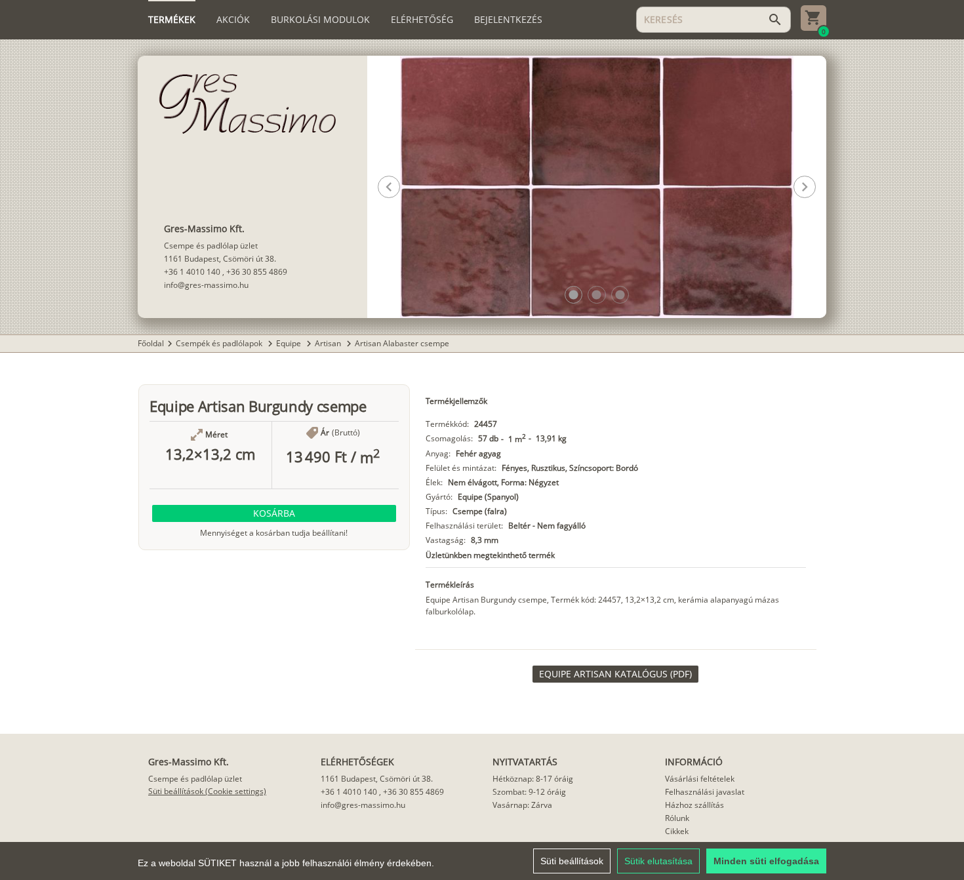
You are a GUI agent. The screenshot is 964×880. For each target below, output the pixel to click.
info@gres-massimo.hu (206, 284)
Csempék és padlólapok (220, 343)
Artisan (329, 343)
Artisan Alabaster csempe (402, 343)
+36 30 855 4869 (256, 271)
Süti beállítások (571, 861)
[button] (573, 295)
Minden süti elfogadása (766, 861)
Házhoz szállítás (694, 804)
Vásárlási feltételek (699, 778)
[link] (615, 674)
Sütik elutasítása (658, 861)
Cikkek (677, 831)
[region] (482, 861)
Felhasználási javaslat (704, 791)
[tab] (172, 19)
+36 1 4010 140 (192, 271)
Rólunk (677, 818)
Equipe (289, 343)
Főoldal (151, 343)
